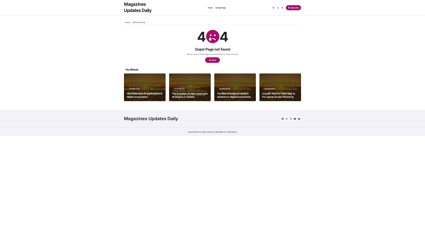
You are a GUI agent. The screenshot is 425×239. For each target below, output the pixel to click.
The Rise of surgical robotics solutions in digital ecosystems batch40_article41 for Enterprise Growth (234, 98)
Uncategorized (134, 89)
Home (210, 8)
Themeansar (232, 132)
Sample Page (220, 8)
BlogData (219, 132)
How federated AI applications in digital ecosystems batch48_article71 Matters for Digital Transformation (144, 98)
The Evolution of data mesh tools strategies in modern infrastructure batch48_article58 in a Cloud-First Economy (190, 98)
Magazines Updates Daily (151, 118)
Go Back (212, 60)
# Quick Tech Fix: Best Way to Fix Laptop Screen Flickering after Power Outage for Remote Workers (279, 98)
